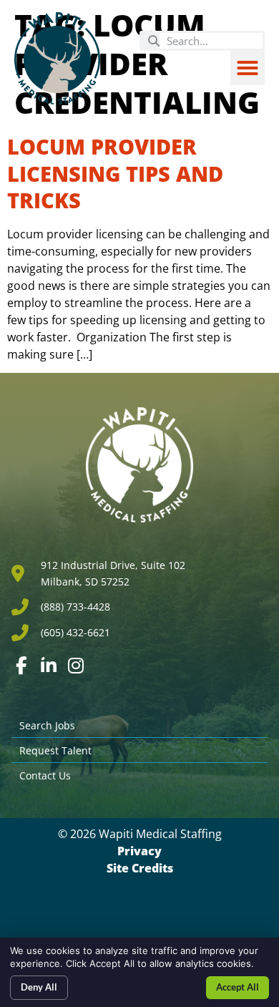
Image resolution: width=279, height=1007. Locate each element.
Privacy (139, 851)
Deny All (39, 987)
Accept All (237, 987)
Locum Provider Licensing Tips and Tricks (115, 173)
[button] (247, 68)
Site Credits (140, 868)
